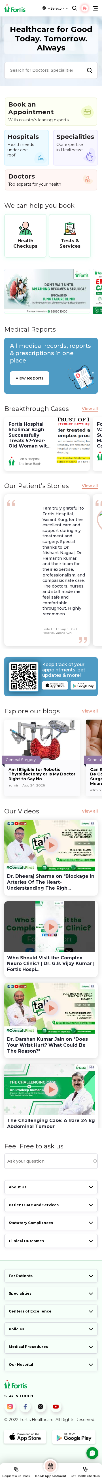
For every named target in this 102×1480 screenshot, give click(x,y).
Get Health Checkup (85, 1476)
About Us (17, 1187)
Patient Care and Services (34, 1205)
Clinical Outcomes (26, 1241)
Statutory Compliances (31, 1223)
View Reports (30, 378)
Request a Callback (16, 1476)
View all (90, 408)
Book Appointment (50, 1476)
